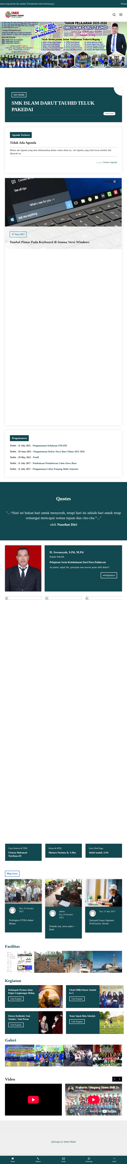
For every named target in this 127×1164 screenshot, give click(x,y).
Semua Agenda (110, 162)
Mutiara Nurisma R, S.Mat (22, 852)
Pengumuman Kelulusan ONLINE (50, 445)
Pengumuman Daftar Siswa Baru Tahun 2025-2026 (59, 451)
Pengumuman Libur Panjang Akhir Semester (55, 469)
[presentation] (114, 1079)
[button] (105, 181)
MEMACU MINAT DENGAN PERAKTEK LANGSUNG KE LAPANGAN (62, 418)
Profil (36, 457)
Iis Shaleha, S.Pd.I (98, 852)
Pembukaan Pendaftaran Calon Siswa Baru (55, 463)
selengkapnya (109, 575)
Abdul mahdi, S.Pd (58, 852)
